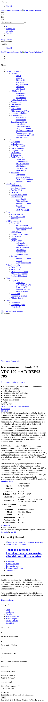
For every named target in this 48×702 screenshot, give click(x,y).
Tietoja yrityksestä (13, 618)
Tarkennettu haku (12, 566)
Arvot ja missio (12, 621)
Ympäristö (10, 623)
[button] (9, 406)
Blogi (8, 610)
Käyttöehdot (11, 614)
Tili (7, 26)
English (9, 6)
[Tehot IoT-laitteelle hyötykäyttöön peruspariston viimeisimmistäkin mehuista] (26, 544)
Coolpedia (10, 612)
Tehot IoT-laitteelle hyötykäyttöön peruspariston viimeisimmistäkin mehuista (24, 553)
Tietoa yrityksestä (7, 600)
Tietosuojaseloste (12, 564)
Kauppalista (10, 29)
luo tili (13, 532)
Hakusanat (10, 561)
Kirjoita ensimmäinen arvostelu (13, 382)
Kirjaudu (9, 31)
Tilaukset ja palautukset (15, 568)
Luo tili (9, 33)
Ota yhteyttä (10, 570)
